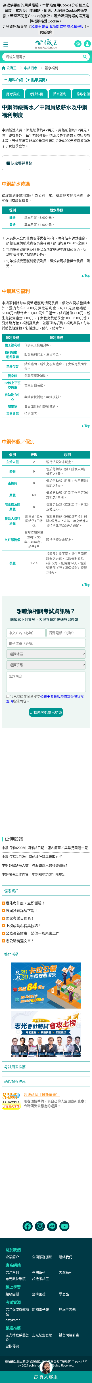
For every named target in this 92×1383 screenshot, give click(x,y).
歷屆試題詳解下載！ (22, 911)
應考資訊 (13, 94)
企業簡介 (12, 1257)
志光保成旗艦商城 (17, 1312)
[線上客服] (78, 43)
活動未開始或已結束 (46, 712)
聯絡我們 (65, 1257)
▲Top (85, 275)
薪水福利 (60, 94)
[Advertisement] (46, 1164)
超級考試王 (40, 1279)
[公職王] (46, 43)
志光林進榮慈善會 (17, 1337)
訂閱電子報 (40, 1309)
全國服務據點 (42, 1257)
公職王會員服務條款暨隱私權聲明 (57, 26)
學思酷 (64, 1294)
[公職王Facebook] (28, 1226)
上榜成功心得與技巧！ (24, 926)
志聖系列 (65, 1272)
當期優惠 (12, 1346)
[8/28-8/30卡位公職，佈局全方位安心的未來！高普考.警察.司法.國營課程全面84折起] (46, 985)
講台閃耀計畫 (69, 1335)
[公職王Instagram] (40, 1226)
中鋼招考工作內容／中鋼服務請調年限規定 (33, 874)
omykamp (13, 1320)
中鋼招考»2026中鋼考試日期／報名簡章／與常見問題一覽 (45, 848)
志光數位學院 (16, 1279)
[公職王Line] (52, 1226)
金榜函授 (39, 1294)
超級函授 (12, 1294)
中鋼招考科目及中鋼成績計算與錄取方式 (32, 857)
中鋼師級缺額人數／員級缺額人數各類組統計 (35, 865)
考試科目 (36, 94)
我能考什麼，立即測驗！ (25, 903)
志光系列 (12, 1272)
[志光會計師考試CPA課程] (46, 1034)
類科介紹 (28, 80)
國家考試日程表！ (20, 918)
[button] (6, 45)
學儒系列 (39, 1272)
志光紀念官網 (42, 1335)
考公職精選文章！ (20, 941)
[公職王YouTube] (64, 1226)
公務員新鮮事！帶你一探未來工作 (32, 933)
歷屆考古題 (67, 1309)
